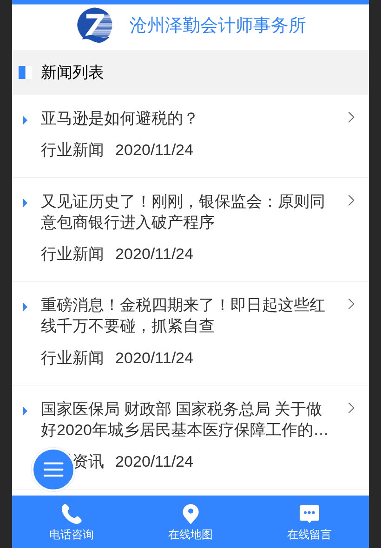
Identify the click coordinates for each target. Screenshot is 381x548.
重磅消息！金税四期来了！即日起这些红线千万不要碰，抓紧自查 (183, 315)
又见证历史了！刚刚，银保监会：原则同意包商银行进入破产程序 (183, 212)
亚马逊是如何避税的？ (120, 118)
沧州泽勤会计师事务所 (218, 25)
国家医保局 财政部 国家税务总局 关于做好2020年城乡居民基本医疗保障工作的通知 (185, 420)
